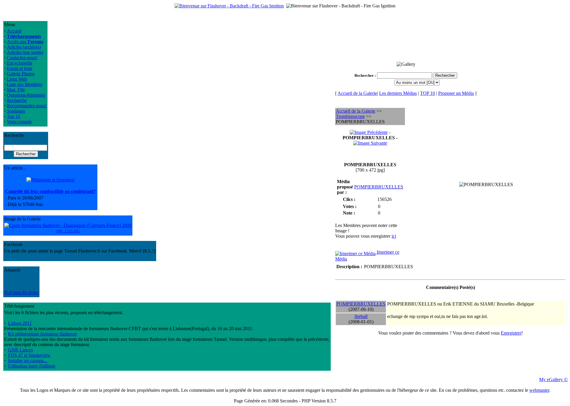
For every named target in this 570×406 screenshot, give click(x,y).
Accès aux (25, 41)
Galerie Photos (20, 73)
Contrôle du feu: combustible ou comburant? (50, 191)
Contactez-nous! (22, 57)
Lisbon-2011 (20, 323)
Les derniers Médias (398, 93)
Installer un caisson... (27, 360)
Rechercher (364, 75)
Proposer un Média (456, 93)
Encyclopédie (19, 62)
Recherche (17, 100)
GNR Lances (20, 349)
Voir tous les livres (21, 292)
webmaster (539, 390)
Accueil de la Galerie (357, 93)
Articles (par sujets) (25, 52)
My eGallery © (553, 379)
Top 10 (13, 116)
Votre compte (19, 121)
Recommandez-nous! (27, 105)
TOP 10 (427, 93)
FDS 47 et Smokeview (29, 355)
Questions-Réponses (26, 94)
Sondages (16, 111)
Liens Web (17, 78)
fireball (361, 316)
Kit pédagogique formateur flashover (42, 333)
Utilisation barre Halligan (31, 365)
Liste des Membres (24, 84)
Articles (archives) (24, 46)
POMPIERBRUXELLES (378, 186)
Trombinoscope (350, 116)
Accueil (14, 30)
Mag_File (16, 89)
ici (394, 236)
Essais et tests (19, 68)
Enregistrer (511, 332)
